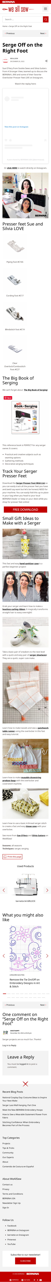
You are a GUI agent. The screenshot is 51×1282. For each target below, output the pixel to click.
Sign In (5, 1207)
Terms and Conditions (12, 1193)
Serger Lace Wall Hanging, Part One (19, 1105)
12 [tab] (8, 997)
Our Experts (8, 1157)
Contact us (7, 1184)
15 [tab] (21, 997)
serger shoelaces (38, 655)
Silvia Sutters (38, 835)
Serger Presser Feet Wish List (30, 483)
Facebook (11, 1225)
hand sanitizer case (29, 563)
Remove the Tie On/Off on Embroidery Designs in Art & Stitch (25, 983)
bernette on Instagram (18, 1235)
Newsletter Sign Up (11, 1203)
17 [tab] (30, 997)
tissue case (31, 826)
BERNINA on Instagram (18, 1230)
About (5, 1161)
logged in (24, 1064)
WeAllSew (14, 58)
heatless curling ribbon (13, 609)
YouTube (11, 1244)
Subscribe (25, 1261)
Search (46, 19)
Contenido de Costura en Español (18, 1166)
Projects (6, 1143)
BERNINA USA (8, 1198)
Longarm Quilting (17, 975)
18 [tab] (34, 997)
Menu (45, 9)
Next (42, 33)
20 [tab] (43, 997)
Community (7, 1152)
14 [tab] (17, 997)
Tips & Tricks (8, 1148)
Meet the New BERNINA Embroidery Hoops (22, 1110)
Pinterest (11, 1239)
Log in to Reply (9, 1045)
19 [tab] (39, 997)
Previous (10, 33)
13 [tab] (13, 997)
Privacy (5, 1189)
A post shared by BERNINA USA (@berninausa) (25, 160)
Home (4, 26)
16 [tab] (26, 997)
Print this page (14, 856)
